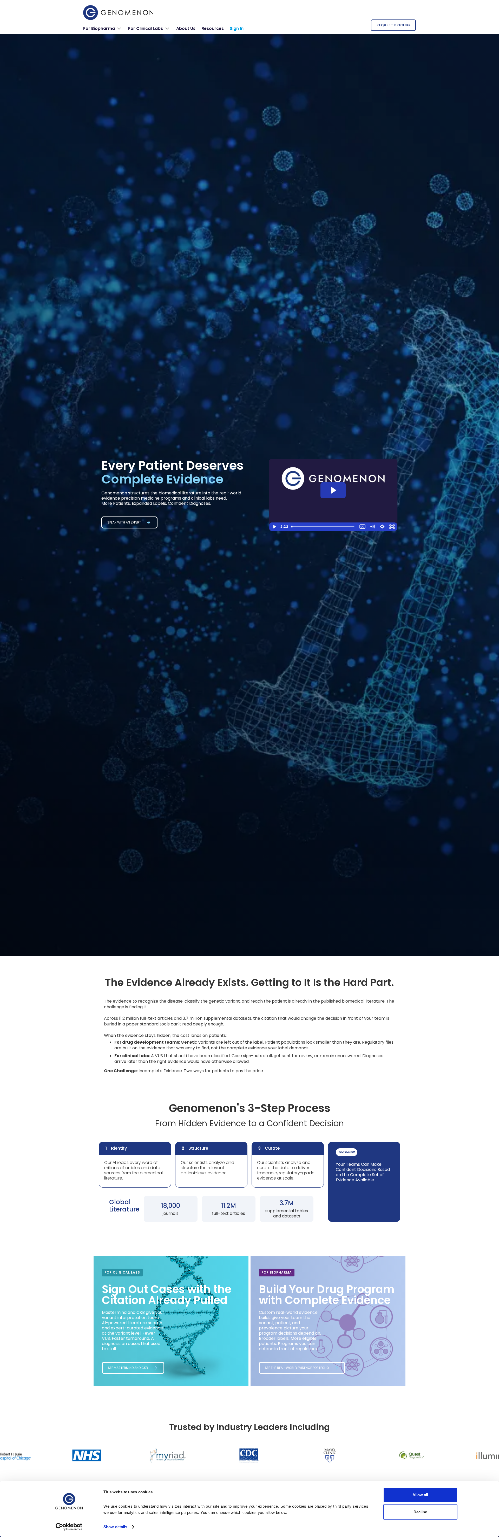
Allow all (420, 1495)
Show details (115, 1527)
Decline (420, 1511)
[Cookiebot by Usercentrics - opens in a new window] (69, 1527)
